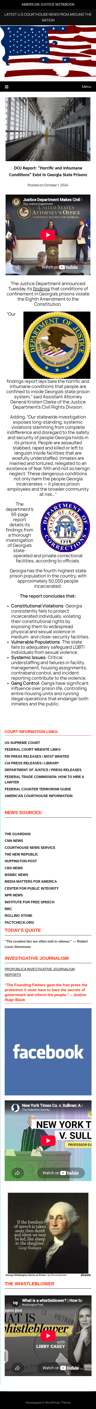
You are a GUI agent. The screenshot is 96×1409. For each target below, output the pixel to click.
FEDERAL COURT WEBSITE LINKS (33, 749)
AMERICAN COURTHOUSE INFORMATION (39, 796)
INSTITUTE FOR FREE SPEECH (29, 902)
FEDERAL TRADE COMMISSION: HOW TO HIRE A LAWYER (44, 779)
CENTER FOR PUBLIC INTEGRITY (32, 888)
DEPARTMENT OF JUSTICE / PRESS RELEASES (43, 770)
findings (41, 289)
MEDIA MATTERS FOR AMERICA (31, 881)
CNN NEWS (14, 841)
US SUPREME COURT (22, 743)
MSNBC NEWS (16, 875)
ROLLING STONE (18, 915)
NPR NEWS (14, 895)
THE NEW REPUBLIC (21, 854)
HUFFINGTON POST (21, 861)
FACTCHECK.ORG (19, 922)
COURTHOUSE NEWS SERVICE (30, 848)
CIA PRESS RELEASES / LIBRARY (32, 763)
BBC (8, 909)
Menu (86, 86)
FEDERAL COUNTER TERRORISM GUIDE (38, 789)
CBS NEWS (14, 868)
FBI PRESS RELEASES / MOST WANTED (37, 756)
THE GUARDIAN (18, 834)
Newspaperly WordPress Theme (48, 1402)
